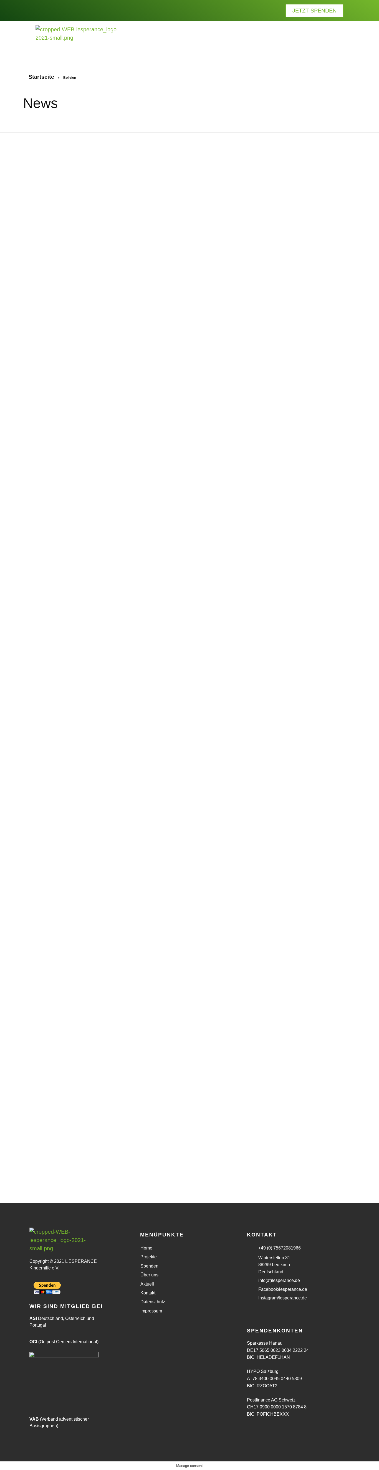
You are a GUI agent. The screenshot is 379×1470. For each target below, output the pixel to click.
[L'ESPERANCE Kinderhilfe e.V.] (77, 40)
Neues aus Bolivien (131, 1132)
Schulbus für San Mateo (138, 605)
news (29, 647)
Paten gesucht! (43, 1132)
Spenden (149, 1266)
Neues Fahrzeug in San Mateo (229, 605)
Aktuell (147, 1284)
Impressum (151, 1311)
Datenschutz (152, 1301)
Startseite (41, 77)
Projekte (148, 1256)
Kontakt (147, 1293)
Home (146, 1248)
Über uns (149, 1275)
